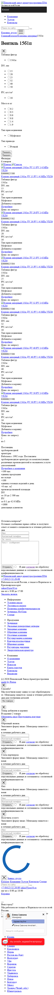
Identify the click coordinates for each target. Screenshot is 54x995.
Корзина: (9, 32)
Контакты (12, 22)
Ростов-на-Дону (15, 954)
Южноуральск (14, 991)
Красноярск (13, 948)
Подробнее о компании (13, 468)
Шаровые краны (15, 644)
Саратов (11, 967)
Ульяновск (12, 973)
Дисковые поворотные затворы (23, 626)
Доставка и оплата (16, 605)
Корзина (5, 893)
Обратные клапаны (17, 632)
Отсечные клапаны (17, 635)
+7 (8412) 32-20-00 (10, 579)
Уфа (9, 960)
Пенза (10, 979)
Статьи (10, 614)
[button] (5, 10)
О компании (13, 658)
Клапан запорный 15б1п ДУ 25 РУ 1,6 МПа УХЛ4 (27, 266)
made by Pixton (8, 682)
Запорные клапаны (17, 629)
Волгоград (12, 957)
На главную (7, 701)
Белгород (12, 982)
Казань (10, 936)
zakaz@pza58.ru (9, 588)
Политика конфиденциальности (23, 608)
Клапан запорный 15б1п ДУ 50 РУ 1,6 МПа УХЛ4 (27, 402)
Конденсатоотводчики (18, 641)
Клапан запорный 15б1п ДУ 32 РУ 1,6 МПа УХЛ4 (27, 311)
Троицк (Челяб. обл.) (17, 988)
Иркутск (11, 970)
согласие (30, 566)
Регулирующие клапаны (19, 638)
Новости (11, 664)
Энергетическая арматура (20, 650)
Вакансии (12, 673)
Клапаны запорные (27, 35)
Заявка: (14, 878)
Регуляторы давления (18, 647)
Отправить (7, 567)
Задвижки (12, 623)
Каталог (13, 35)
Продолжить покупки (29, 716)
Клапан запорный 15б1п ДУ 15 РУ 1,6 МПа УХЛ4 (27, 176)
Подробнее (6, 206)
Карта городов (14, 667)
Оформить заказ (9, 716)
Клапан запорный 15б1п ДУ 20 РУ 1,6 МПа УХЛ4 (27, 221)
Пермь (10, 951)
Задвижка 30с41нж (17, 611)
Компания (12, 16)
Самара (11, 945)
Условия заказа (14, 602)
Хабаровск (12, 976)
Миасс (10, 985)
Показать (6, 152)
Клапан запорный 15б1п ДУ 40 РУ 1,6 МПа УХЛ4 (27, 357)
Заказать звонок (9, 594)
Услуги (10, 19)
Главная (5, 35)
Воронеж (11, 964)
